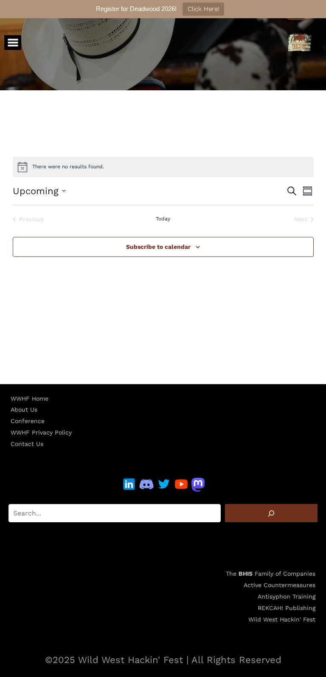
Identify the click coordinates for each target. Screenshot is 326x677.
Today (163, 219)
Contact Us (27, 443)
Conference (28, 421)
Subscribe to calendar (158, 246)
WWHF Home (29, 398)
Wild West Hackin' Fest (281, 619)
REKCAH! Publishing (286, 608)
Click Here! (203, 9)
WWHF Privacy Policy (41, 432)
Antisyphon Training (286, 596)
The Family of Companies (270, 573)
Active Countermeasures (279, 585)
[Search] (271, 513)
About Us (24, 409)
